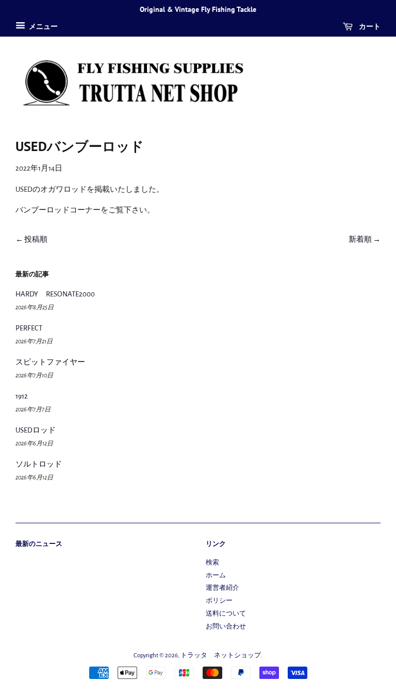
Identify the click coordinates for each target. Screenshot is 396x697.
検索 (212, 562)
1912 (21, 396)
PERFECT (28, 328)
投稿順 (35, 239)
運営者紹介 (222, 588)
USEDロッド (35, 430)
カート (369, 26)
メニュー (43, 26)
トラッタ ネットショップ (220, 655)
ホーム (216, 575)
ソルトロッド (38, 464)
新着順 (360, 239)
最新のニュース (38, 543)
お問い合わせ (226, 626)
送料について (226, 613)
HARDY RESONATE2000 (55, 294)
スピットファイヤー (50, 362)
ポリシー (219, 601)
